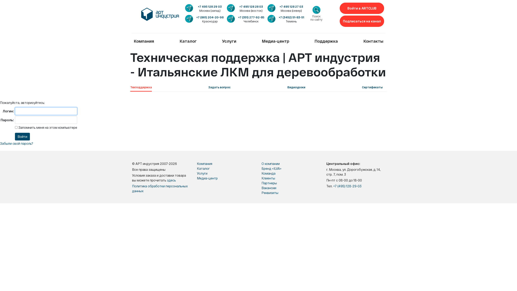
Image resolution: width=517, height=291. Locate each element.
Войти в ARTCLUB (361, 8)
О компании (271, 164)
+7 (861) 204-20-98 (210, 17)
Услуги (229, 41)
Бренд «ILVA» (271, 168)
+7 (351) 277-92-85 (251, 17)
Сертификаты (372, 87)
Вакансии (269, 188)
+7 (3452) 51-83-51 (291, 17)
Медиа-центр (275, 41)
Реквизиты (270, 193)
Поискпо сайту (316, 18)
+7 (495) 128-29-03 (347, 186)
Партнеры (269, 183)
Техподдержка (141, 87)
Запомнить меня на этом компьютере (47, 127)
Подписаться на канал (362, 21)
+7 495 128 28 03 (251, 6)
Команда (268, 173)
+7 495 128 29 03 (210, 6)
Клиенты (268, 178)
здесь (171, 180)
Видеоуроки (296, 87)
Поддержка (326, 41)
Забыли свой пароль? (16, 143)
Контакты (373, 41)
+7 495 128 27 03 (291, 6)
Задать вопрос (219, 87)
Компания (144, 41)
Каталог (188, 41)
